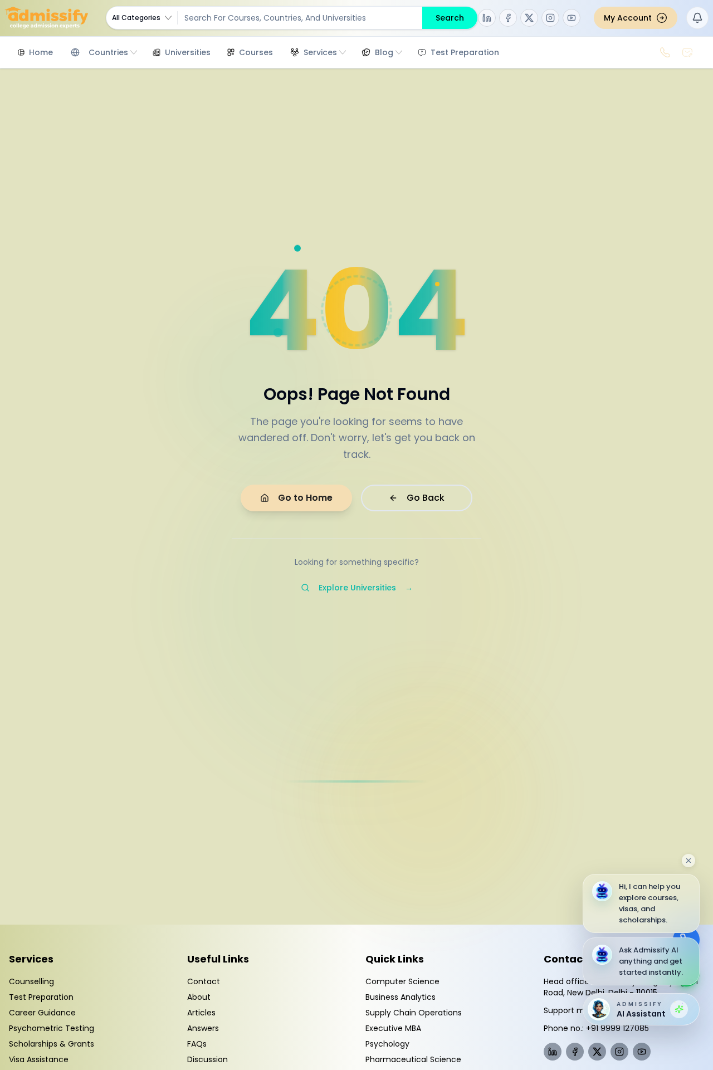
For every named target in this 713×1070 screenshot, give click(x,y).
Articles (201, 1012)
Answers (203, 1028)
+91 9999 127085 (617, 1028)
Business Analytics (400, 997)
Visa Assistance (39, 1059)
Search (450, 17)
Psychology (387, 1043)
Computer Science (402, 981)
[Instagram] (550, 18)
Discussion (207, 1059)
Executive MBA (393, 1028)
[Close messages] (688, 860)
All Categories (136, 17)
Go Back (426, 497)
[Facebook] (508, 18)
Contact (203, 981)
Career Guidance (42, 1012)
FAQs (197, 1043)
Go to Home (305, 497)
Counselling (31, 981)
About (199, 997)
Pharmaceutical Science (413, 1059)
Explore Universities (366, 587)
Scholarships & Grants (51, 1043)
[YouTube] (571, 18)
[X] (529, 18)
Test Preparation (41, 997)
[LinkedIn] (487, 18)
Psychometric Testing (51, 1028)
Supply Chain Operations (413, 1012)
